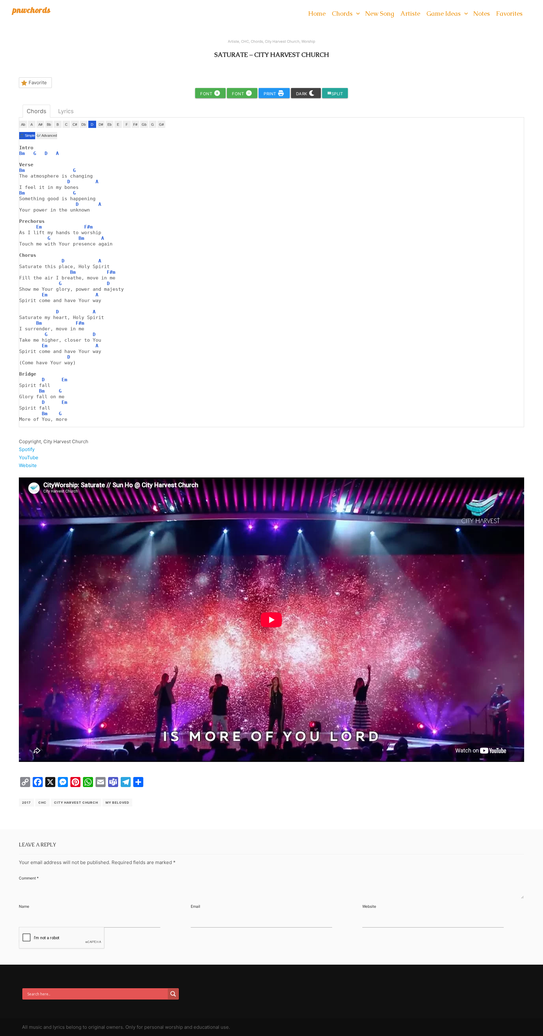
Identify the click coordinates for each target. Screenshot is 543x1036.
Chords (257, 41)
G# (161, 124)
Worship (308, 41)
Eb (109, 124)
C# (75, 124)
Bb (49, 124)
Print (270, 93)
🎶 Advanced (46, 135)
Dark (302, 93)
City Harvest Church (282, 41)
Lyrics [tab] (66, 111)
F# (135, 124)
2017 (26, 802)
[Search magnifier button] (173, 994)
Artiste (233, 41)
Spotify (27, 449)
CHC (245, 41)
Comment (29, 878)
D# (101, 124)
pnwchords (32, 10)
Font (207, 93)
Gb (144, 124)
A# (40, 124)
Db (83, 124)
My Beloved (117, 802)
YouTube (28, 457)
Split (335, 93)
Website (28, 465)
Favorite (38, 82)
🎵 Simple (27, 135)
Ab (23, 124)
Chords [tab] (36, 111)
